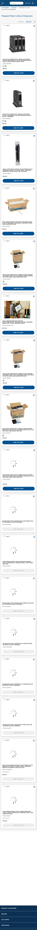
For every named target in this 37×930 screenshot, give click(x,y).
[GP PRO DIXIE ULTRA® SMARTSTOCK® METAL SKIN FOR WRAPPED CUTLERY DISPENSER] (19, 713)
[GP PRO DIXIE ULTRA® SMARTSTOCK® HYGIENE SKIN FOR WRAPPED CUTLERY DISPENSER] (18, 673)
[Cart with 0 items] (33, 3)
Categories (5, 7)
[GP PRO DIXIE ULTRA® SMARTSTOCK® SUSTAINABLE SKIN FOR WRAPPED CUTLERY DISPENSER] (18, 509)
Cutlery (14, 7)
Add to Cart (19, 73)
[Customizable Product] (3, 66)
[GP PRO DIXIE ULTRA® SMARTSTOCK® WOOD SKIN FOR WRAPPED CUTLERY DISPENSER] (19, 632)
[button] (2, 3)
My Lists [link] (27, 3)
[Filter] (34, 22)
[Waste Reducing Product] (6, 66)
